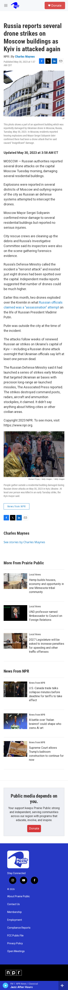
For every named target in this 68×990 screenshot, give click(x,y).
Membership (14, 912)
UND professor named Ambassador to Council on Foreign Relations (45, 616)
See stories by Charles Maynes (24, 542)
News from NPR (16, 506)
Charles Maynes (25, 56)
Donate (56, 5)
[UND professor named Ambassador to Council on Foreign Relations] (15, 613)
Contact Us (13, 904)
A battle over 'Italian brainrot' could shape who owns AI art (45, 724)
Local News (35, 574)
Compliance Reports (18, 927)
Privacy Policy (15, 943)
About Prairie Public (18, 896)
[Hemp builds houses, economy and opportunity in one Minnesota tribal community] (15, 581)
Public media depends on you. (34, 798)
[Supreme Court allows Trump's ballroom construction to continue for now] (15, 749)
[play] (5, 985)
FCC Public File (15, 935)
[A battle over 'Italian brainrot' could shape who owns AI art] (15, 721)
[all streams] (63, 985)
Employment (14, 920)
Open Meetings (16, 951)
